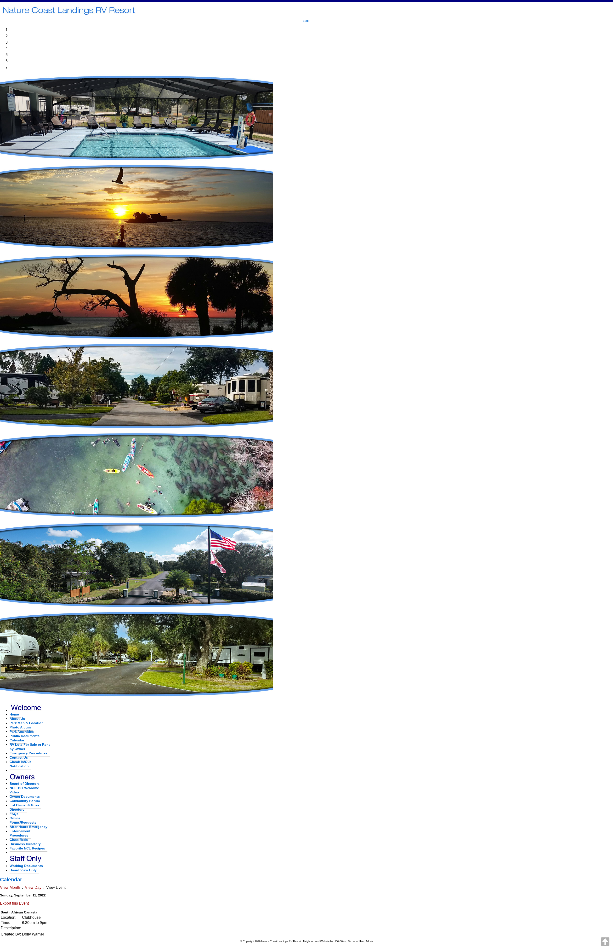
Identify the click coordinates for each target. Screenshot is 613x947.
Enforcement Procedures (20, 833)
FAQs (14, 814)
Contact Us (19, 757)
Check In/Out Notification (20, 764)
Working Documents (26, 866)
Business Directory (25, 844)
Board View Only (23, 870)
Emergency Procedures (28, 753)
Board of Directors (25, 783)
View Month (10, 887)
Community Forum (25, 801)
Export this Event (14, 903)
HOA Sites (340, 941)
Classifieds (19, 840)
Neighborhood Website (316, 941)
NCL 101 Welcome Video (24, 790)
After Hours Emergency (28, 827)
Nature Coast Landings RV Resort (281, 941)
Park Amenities (22, 731)
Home (14, 714)
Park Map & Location (27, 723)
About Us (17, 719)
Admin (369, 941)
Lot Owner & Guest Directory (25, 807)
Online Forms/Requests (23, 820)
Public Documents (25, 736)
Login (306, 21)
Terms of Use (356, 941)
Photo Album (20, 727)
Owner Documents (25, 796)
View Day (33, 887)
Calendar (17, 740)
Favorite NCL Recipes (27, 848)
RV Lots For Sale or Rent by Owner (30, 747)
